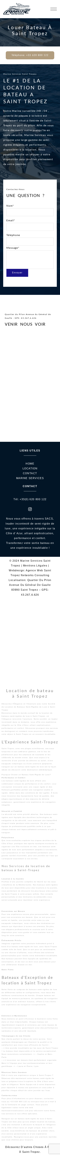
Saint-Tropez (31, 1152)
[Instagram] (30, 509)
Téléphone (13, 241)
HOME (30, 463)
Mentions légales (35, 565)
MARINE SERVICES (30, 478)
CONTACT (30, 473)
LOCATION (30, 468)
